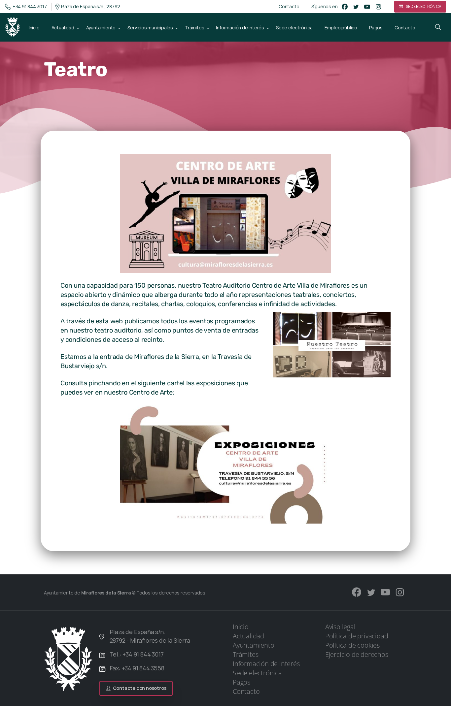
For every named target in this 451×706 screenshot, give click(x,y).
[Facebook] (344, 7)
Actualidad (248, 635)
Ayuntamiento (253, 645)
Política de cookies (352, 645)
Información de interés (266, 663)
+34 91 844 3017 (30, 6)
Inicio (241, 626)
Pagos (241, 682)
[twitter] (356, 7)
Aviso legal (340, 626)
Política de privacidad (356, 635)
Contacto (289, 6)
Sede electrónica (257, 672)
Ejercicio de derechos (356, 654)
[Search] (438, 27)
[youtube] (367, 7)
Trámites (245, 654)
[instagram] (378, 7)
